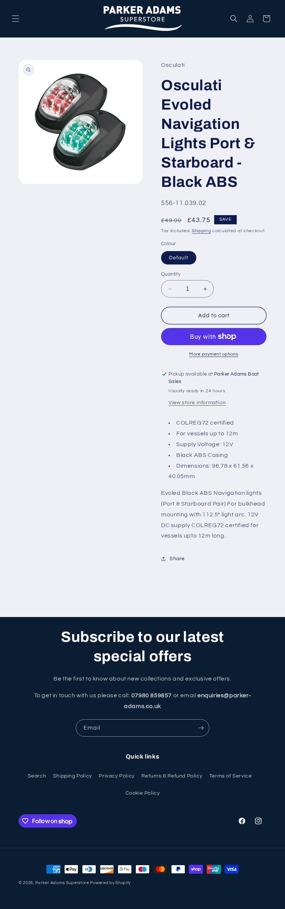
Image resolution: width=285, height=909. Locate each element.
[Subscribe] (201, 728)
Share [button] (177, 558)
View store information (197, 402)
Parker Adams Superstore (62, 883)
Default (179, 257)
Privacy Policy (116, 776)
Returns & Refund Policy (171, 776)
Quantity (170, 274)
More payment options (213, 354)
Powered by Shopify (110, 883)
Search (37, 776)
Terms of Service (230, 776)
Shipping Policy (72, 776)
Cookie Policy (142, 793)
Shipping (201, 230)
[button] (15, 18)
